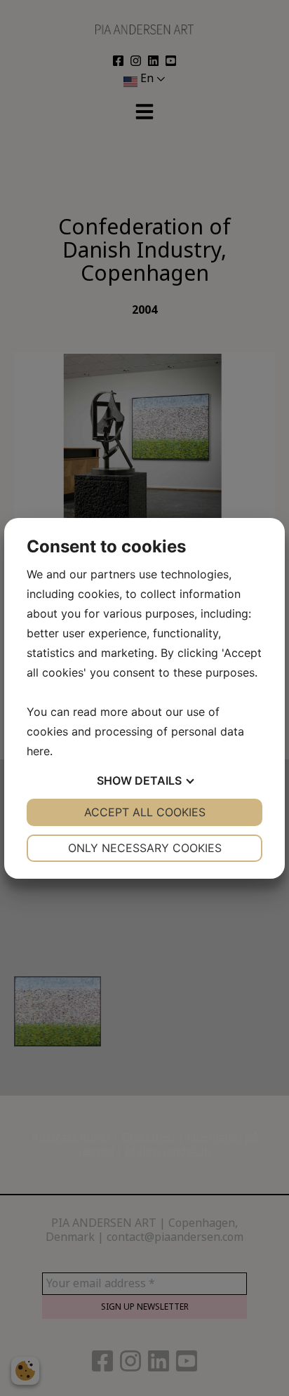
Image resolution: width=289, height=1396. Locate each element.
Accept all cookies (145, 812)
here (38, 751)
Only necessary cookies (145, 848)
